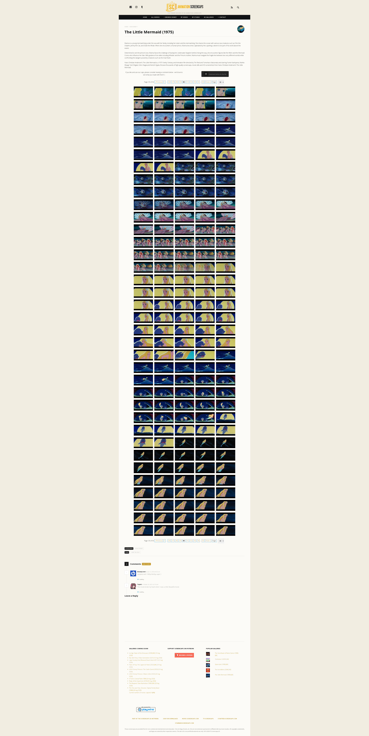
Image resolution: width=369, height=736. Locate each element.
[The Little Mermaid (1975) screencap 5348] (184, 410)
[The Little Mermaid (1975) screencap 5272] (164, 222)
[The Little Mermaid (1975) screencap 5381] (143, 498)
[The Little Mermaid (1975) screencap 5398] (184, 536)
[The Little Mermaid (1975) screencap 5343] (184, 398)
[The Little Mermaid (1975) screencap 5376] (143, 486)
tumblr (144, 7)
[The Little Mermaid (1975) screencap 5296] (143, 285)
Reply (162, 572)
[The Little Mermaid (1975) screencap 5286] (143, 260)
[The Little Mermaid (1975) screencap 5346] (143, 410)
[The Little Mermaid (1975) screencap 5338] (184, 385)
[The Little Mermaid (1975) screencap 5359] (205, 435)
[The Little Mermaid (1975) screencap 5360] (226, 435)
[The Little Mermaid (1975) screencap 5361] (143, 448)
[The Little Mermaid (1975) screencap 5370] (226, 460)
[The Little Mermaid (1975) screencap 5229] (205, 110)
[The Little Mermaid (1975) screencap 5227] (164, 110)
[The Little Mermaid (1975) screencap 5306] (143, 310)
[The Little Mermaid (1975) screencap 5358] (184, 435)
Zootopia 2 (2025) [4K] (222, 659)
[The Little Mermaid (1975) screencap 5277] (164, 235)
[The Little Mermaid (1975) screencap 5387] (164, 511)
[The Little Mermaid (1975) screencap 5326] (143, 360)
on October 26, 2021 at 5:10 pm (150, 584)
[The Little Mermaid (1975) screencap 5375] (226, 473)
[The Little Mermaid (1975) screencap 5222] (164, 97)
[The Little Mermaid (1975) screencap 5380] (226, 486)
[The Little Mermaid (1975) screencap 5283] (184, 248)
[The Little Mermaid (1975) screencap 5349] (205, 410)
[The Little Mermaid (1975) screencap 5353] (184, 423)
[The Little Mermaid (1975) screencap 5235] (226, 122)
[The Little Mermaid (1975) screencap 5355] (226, 423)
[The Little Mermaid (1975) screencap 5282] (164, 248)
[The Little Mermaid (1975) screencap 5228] (184, 110)
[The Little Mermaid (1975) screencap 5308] (184, 310)
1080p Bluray (135, 552)
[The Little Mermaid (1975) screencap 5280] (226, 235)
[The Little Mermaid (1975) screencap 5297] (164, 285)
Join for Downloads (170, 719)
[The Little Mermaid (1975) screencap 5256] (143, 185)
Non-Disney (139, 548)
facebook (132, 7)
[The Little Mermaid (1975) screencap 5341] (143, 398)
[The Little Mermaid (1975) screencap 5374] (205, 473)
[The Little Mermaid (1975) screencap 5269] (205, 210)
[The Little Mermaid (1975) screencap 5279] (205, 235)
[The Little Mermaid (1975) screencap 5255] (226, 172)
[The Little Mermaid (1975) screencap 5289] (205, 260)
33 (194, 82)
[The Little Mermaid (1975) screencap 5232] (164, 122)
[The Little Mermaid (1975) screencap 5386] (143, 511)
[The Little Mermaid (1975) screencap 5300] (226, 285)
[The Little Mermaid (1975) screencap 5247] (164, 160)
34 (198, 82)
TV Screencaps (208, 719)
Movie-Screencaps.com (190, 719)
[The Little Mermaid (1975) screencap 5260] (226, 185)
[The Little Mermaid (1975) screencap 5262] (164, 197)
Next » (208, 82)
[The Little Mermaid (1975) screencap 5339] (205, 385)
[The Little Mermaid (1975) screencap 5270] (226, 210)
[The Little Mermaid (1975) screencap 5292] (164, 273)
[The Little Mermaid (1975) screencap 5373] (184, 473)
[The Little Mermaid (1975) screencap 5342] (164, 398)
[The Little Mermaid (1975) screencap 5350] (226, 410)
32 (191, 82)
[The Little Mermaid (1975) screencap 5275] (226, 222)
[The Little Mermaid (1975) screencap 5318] (184, 335)
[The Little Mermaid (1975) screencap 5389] (205, 511)
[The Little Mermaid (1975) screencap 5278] (184, 235)
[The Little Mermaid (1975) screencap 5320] (226, 335)
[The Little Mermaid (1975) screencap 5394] (205, 523)
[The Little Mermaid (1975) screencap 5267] (164, 210)
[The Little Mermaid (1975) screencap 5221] (143, 97)
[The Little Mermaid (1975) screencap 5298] (184, 285)
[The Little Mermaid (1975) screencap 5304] (205, 298)
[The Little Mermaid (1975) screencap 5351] (143, 423)
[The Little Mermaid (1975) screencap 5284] (205, 248)
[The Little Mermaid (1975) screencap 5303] (184, 298)
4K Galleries (209, 17)
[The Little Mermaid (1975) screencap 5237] (164, 135)
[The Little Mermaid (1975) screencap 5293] (184, 273)
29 (180, 82)
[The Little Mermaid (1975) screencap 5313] (184, 323)
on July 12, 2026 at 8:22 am (153, 572)
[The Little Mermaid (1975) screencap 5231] (143, 122)
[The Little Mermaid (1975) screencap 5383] (184, 498)
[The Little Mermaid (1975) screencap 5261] (143, 197)
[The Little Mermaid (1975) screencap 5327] (164, 360)
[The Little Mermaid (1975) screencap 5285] (226, 248)
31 (187, 82)
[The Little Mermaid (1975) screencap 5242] (164, 147)
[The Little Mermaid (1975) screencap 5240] (226, 135)
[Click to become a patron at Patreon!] (184, 658)
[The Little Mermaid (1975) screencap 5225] (226, 97)
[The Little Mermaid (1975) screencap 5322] (164, 348)
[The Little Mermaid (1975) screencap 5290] (226, 260)
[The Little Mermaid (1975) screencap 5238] (184, 135)
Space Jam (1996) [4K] (221, 664)
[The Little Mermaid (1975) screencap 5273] (184, 222)
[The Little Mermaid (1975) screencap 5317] (164, 335)
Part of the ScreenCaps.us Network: (145, 719)
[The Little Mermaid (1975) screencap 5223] (184, 97)
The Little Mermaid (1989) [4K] (224, 675)
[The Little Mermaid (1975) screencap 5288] (184, 260)
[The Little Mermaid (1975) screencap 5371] (143, 473)
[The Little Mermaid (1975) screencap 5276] (143, 235)
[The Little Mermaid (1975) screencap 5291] (143, 273)
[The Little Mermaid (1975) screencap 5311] (143, 323)
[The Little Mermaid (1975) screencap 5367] (164, 460)
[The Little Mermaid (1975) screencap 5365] (226, 448)
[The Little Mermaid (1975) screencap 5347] (164, 410)
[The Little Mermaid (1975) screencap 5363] (184, 448)
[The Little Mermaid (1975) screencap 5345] (226, 398)
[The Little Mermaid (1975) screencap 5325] (226, 348)
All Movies (155, 17)
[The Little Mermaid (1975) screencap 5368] (184, 460)
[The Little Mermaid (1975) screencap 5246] (143, 160)
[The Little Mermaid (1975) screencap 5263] (184, 197)
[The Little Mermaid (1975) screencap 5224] (205, 97)
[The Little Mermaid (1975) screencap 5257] (164, 185)
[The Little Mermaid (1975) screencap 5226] (143, 110)
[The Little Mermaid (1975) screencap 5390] (226, 511)
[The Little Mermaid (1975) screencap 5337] (164, 385)
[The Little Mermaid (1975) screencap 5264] (205, 197)
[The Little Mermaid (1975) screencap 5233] (184, 122)
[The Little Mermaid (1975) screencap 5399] (205, 536)
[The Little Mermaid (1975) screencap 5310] (226, 310)
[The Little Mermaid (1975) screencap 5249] (205, 160)
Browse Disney (171, 17)
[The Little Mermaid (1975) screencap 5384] (205, 498)
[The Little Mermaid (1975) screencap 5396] (143, 536)
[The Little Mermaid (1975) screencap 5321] (143, 348)
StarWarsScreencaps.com (184, 723)
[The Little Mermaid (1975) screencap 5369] (205, 460)
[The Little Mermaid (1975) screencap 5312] (164, 323)
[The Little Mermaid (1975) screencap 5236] (143, 135)
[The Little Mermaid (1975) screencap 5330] (226, 360)
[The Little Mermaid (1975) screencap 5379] (205, 486)
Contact (222, 17)
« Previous (158, 82)
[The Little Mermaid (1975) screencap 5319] (205, 335)
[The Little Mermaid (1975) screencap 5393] (184, 523)
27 (173, 82)
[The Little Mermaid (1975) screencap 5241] (143, 147)
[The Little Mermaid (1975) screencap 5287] (164, 260)
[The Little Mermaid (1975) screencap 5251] (143, 172)
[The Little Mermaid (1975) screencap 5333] (184, 373)
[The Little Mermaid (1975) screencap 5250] (226, 160)
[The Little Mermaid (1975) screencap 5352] (164, 423)
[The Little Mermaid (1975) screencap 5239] (205, 135)
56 (203, 82)
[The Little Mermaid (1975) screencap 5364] (205, 448)
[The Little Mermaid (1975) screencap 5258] (184, 185)
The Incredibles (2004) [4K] (223, 669)
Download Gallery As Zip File (217, 74)
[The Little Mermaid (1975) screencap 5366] (143, 460)
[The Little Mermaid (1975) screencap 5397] (164, 536)
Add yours (146, 564)
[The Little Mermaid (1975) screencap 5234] (205, 122)
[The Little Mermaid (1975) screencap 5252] (164, 172)
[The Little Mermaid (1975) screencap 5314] (205, 323)
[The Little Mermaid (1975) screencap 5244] (205, 147)
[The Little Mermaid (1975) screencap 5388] (184, 511)
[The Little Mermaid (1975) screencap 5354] (205, 423)
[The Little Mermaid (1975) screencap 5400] (226, 536)
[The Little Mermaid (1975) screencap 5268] (184, 210)
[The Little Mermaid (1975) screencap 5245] (226, 147)
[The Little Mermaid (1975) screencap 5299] (205, 285)
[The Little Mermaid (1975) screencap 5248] (184, 160)
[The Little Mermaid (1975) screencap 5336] (143, 385)
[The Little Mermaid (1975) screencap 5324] (205, 348)
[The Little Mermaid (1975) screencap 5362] (164, 448)
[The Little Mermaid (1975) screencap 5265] (226, 197)
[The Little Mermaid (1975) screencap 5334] (205, 373)
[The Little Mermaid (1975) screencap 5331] (143, 373)
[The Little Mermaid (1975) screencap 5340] (226, 385)
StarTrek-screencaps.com (227, 719)
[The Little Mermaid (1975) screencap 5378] (184, 486)
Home (145, 17)
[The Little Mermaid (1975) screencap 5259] (205, 185)
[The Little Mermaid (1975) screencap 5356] (143, 435)
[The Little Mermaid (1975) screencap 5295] (226, 273)
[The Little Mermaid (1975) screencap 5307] (164, 310)
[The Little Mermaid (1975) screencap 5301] (143, 298)
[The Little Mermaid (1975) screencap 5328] (184, 360)
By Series (184, 17)
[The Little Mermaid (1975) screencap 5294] (205, 273)
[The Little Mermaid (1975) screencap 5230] (226, 110)
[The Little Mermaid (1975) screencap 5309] (205, 310)
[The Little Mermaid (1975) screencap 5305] (226, 298)
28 (176, 82)
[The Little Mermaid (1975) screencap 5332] (164, 373)
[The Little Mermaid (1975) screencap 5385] (226, 498)
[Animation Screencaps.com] (184, 6)
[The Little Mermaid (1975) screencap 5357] (164, 435)
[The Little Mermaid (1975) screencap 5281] (143, 248)
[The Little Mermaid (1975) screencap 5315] (226, 323)
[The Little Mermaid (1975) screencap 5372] (164, 473)
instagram (138, 7)
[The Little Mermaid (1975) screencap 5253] (184, 172)
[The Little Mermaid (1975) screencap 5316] (143, 335)
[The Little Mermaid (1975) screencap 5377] (164, 486)
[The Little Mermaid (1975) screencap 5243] (184, 147)
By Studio (196, 17)
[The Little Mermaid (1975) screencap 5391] (143, 523)
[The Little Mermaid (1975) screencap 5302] (164, 298)
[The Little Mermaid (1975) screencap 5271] (143, 222)
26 (169, 82)
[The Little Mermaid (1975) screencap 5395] (226, 523)
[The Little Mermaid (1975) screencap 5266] (143, 210)
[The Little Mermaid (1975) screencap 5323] (184, 348)
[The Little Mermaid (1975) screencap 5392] (164, 523)
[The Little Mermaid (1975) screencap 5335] (226, 373)
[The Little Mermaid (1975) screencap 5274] (205, 222)
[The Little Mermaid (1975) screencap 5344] (205, 398)
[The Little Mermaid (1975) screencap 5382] (164, 498)
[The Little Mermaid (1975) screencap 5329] (205, 360)
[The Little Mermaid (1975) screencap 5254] (205, 172)
